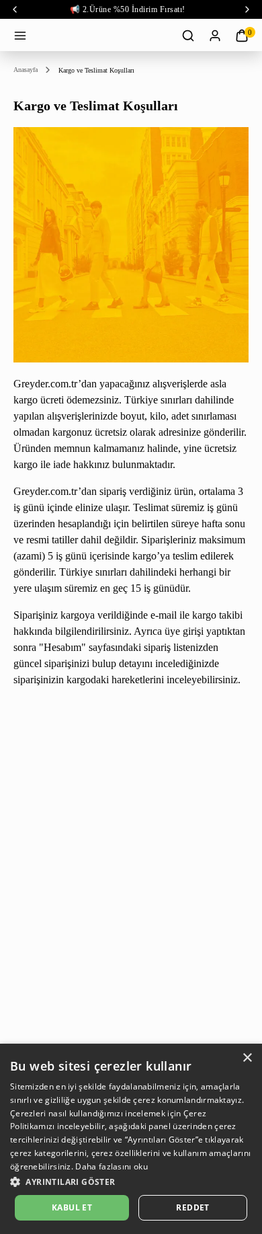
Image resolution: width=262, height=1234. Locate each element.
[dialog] (131, 1139)
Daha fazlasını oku (111, 1166)
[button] (131, 1181)
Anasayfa (25, 69)
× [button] (247, 1058)
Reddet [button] (192, 1207)
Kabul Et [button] (72, 1207)
